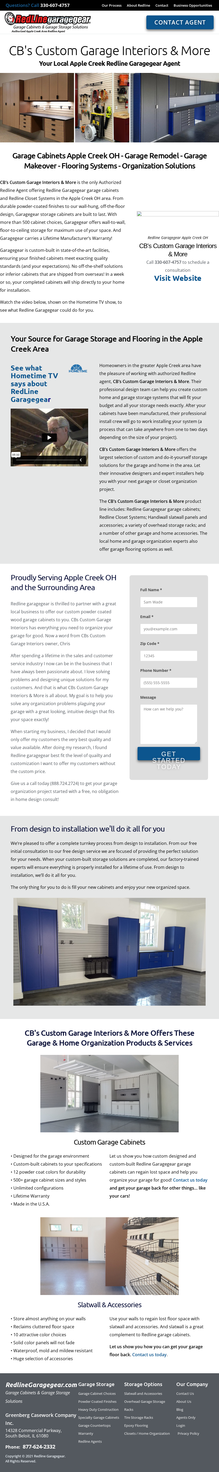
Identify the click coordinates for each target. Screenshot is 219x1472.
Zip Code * (149, 643)
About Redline (138, 5)
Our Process (112, 5)
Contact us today (190, 1180)
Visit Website (177, 277)
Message (148, 697)
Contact (161, 5)
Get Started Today (168, 755)
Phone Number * (155, 670)
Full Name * (151, 589)
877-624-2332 (38, 1446)
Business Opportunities (193, 5)
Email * (147, 616)
